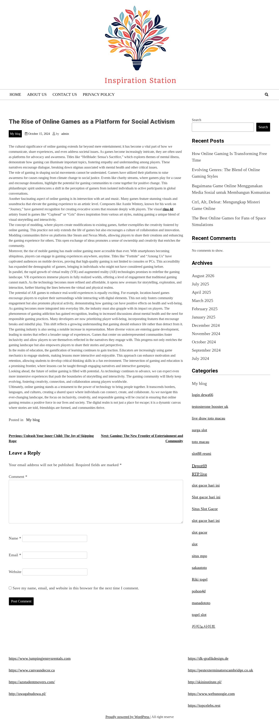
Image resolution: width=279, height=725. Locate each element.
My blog (15, 133)
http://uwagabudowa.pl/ (27, 693)
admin (65, 133)
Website (15, 572)
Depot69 (199, 465)
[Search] (266, 94)
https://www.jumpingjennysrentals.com (40, 658)
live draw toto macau (208, 418)
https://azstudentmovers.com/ (32, 682)
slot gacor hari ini (206, 485)
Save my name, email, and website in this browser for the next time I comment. (76, 588)
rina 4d (168, 209)
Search (196, 120)
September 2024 (206, 350)
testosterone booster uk (210, 406)
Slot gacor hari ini (206, 497)
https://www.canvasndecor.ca (32, 670)
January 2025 (203, 317)
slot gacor (199, 532)
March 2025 (202, 300)
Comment (18, 476)
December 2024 (206, 325)
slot (194, 544)
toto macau (200, 442)
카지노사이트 (203, 626)
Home (15, 94)
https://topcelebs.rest (204, 705)
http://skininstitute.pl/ (205, 682)
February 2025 (205, 308)
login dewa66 (202, 395)
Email (15, 555)
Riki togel (200, 579)
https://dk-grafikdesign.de (208, 658)
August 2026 (203, 275)
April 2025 (201, 292)
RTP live (199, 474)
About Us (37, 94)
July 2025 (200, 284)
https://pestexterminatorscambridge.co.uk (220, 670)
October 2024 (204, 341)
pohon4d (199, 591)
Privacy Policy (99, 94)
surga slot (199, 430)
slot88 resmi (201, 453)
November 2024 (206, 333)
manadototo (201, 603)
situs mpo (199, 556)
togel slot (199, 614)
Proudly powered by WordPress (127, 717)
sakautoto (199, 567)
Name (15, 538)
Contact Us (65, 94)
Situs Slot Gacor (205, 509)
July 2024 (200, 358)
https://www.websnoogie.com (211, 693)
